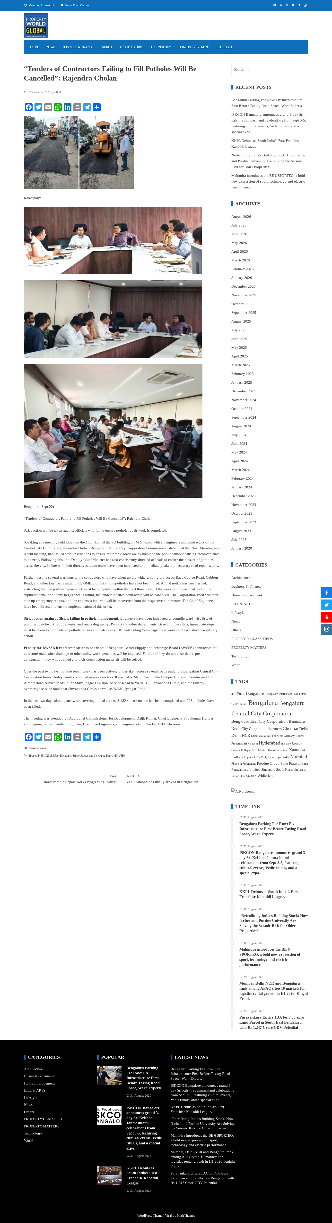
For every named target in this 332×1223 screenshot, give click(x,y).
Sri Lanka (300, 769)
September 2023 (243, 522)
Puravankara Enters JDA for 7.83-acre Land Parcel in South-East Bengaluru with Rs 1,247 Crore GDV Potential (271, 1022)
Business (275, 729)
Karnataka (297, 750)
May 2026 (239, 243)
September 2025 (243, 313)
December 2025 (243, 286)
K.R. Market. (259, 750)
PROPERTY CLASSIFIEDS (252, 639)
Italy (288, 743)
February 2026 (242, 269)
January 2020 (241, 548)
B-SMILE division (48, 755)
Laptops (248, 757)
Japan (295, 743)
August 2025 (241, 321)
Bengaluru (263, 702)
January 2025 (241, 382)
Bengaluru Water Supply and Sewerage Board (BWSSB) (92, 755)
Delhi (303, 729)
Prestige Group (268, 763)
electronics (265, 736)
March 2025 (240, 365)
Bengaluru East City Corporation (259, 721)
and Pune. (238, 694)
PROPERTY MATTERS (249, 647)
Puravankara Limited (245, 769)
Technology (160, 47)
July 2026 (238, 225)
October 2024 (241, 409)
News (51, 47)
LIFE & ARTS (242, 604)
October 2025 (241, 304)
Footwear (277, 735)
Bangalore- (255, 693)
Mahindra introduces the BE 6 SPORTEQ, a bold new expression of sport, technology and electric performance (268, 181)
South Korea (284, 769)
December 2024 (243, 391)
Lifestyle (225, 47)
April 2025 (239, 356)
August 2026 (241, 217)
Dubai (254, 735)
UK (248, 776)
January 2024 (241, 487)
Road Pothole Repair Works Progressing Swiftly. (80, 779)
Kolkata (237, 757)
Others (236, 630)
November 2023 (243, 505)
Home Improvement (194, 47)
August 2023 (241, 531)
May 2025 (239, 347)
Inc (283, 743)
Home (34, 47)
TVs (243, 776)
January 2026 (241, 278)
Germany (289, 735)
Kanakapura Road (278, 750)
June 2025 (239, 339)
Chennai (290, 728)
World (106, 47)
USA (253, 776)
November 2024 (243, 400)
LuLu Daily (260, 757)
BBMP (243, 704)
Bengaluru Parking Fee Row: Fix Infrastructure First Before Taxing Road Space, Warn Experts (272, 829)
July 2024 (238, 435)
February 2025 (242, 374)
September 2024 (243, 417)
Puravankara (298, 763)
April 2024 (239, 461)
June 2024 (239, 443)
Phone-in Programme (243, 763)
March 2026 (240, 260)
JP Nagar (246, 750)
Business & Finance (78, 47)
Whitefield (265, 775)
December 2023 (243, 496)
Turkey (235, 776)
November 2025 (243, 295)
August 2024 (241, 426)
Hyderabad (269, 742)
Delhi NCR (240, 735)
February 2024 (242, 478)
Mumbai (298, 756)
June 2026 (239, 234)
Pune (284, 763)
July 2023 (238, 540)
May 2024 (239, 452)
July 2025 (238, 330)
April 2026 (239, 251)
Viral (168, 1215)
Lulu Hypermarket (278, 757)
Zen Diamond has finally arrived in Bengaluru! (162, 779)
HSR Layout (251, 743)
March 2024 (240, 470)
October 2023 (241, 513)
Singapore (268, 769)
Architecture (131, 47)
